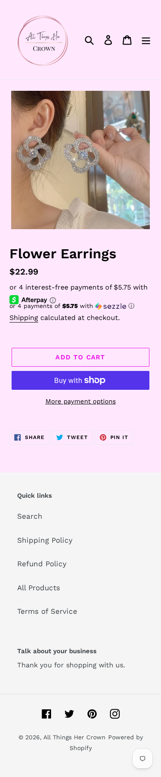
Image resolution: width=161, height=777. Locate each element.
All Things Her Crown (74, 737)
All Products (38, 587)
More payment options (81, 401)
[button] (80, 306)
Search (30, 516)
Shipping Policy (45, 540)
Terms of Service (47, 611)
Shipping (23, 318)
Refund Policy (42, 563)
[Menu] (146, 40)
